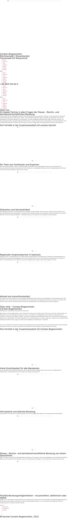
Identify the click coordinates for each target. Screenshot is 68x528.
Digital (4, 66)
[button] (34, 71)
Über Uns (5, 61)
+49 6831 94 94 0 (9, 84)
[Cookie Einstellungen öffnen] (10, 527)
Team (4, 63)
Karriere (5, 68)
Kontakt (5, 69)
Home (4, 60)
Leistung (5, 64)
